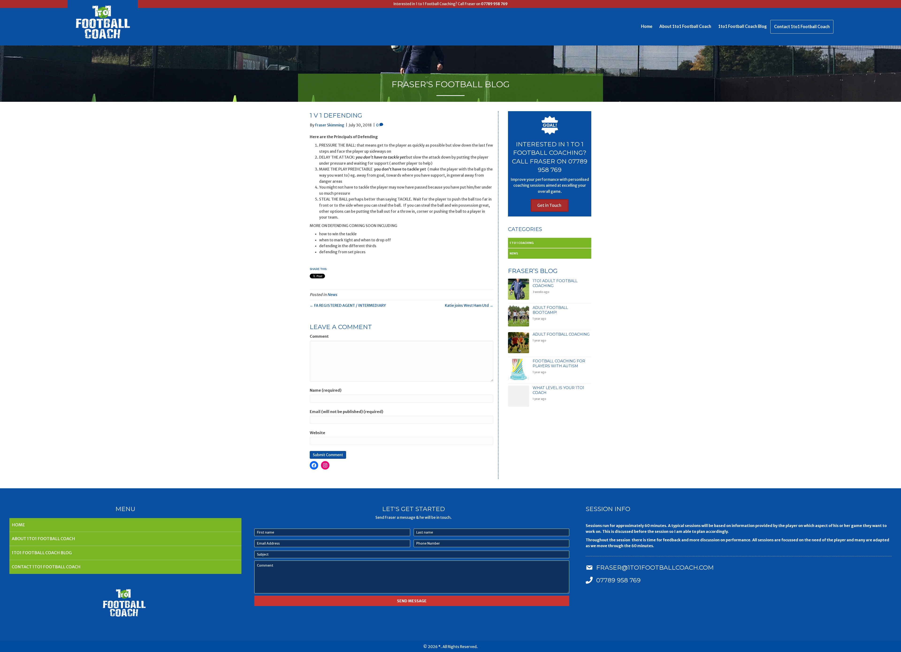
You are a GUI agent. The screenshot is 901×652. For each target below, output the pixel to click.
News (332, 294)
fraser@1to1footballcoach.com (655, 567)
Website (317, 432)
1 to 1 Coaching (522, 243)
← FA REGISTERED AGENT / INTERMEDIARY (348, 305)
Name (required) (325, 390)
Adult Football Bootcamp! (550, 310)
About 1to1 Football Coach (685, 26)
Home (646, 26)
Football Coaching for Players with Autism (559, 363)
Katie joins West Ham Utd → (469, 305)
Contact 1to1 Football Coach (802, 26)
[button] (550, 205)
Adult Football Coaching (561, 334)
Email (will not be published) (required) (346, 411)
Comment (319, 336)
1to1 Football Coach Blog (742, 26)
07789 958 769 (494, 4)
